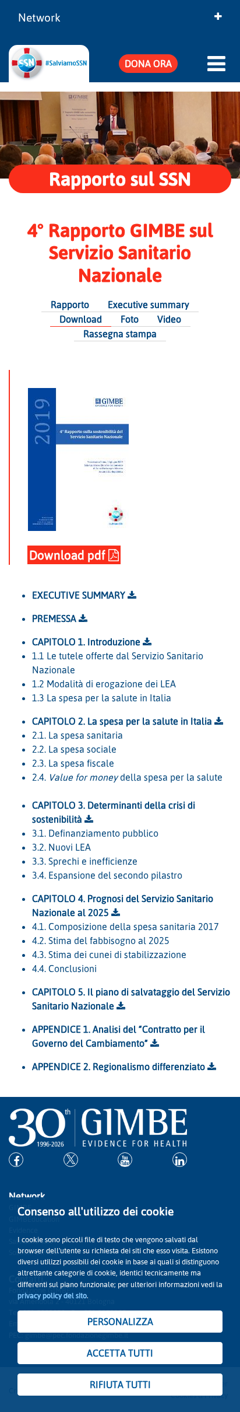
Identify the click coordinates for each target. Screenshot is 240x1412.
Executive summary (148, 304)
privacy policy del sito (52, 1295)
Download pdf (68, 554)
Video (169, 319)
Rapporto (70, 304)
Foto (130, 319)
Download (80, 319)
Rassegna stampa (120, 334)
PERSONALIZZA (120, 1321)
